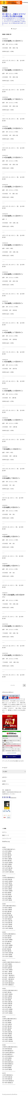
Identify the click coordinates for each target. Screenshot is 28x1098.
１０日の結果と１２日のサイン (12, 420)
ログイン (4, 832)
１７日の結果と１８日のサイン (12, 303)
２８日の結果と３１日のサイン (12, 41)
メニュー (15, 28)
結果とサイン (5, 784)
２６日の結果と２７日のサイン (12, 99)
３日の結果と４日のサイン (11, 565)
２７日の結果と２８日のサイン (12, 70)
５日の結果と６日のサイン (11, 507)
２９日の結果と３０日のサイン (12, 655)
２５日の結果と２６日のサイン (12, 128)
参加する (18, 754)
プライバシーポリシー (7, 692)
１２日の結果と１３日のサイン (12, 391)
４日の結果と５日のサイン (11, 536)
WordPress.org (6, 841)
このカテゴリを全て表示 (11, 752)
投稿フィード (5, 835)
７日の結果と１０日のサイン (12, 449)
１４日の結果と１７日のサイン (12, 332)
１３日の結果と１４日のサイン (12, 361)
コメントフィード (6, 838)
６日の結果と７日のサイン (11, 478)
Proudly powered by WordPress (9, 1094)
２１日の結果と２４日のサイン (12, 186)
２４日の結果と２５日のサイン (12, 157)
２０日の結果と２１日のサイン (12, 216)
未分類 (4, 781)
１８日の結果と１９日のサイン (12, 274)
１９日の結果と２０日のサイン (12, 245)
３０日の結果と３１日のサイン (12, 626)
